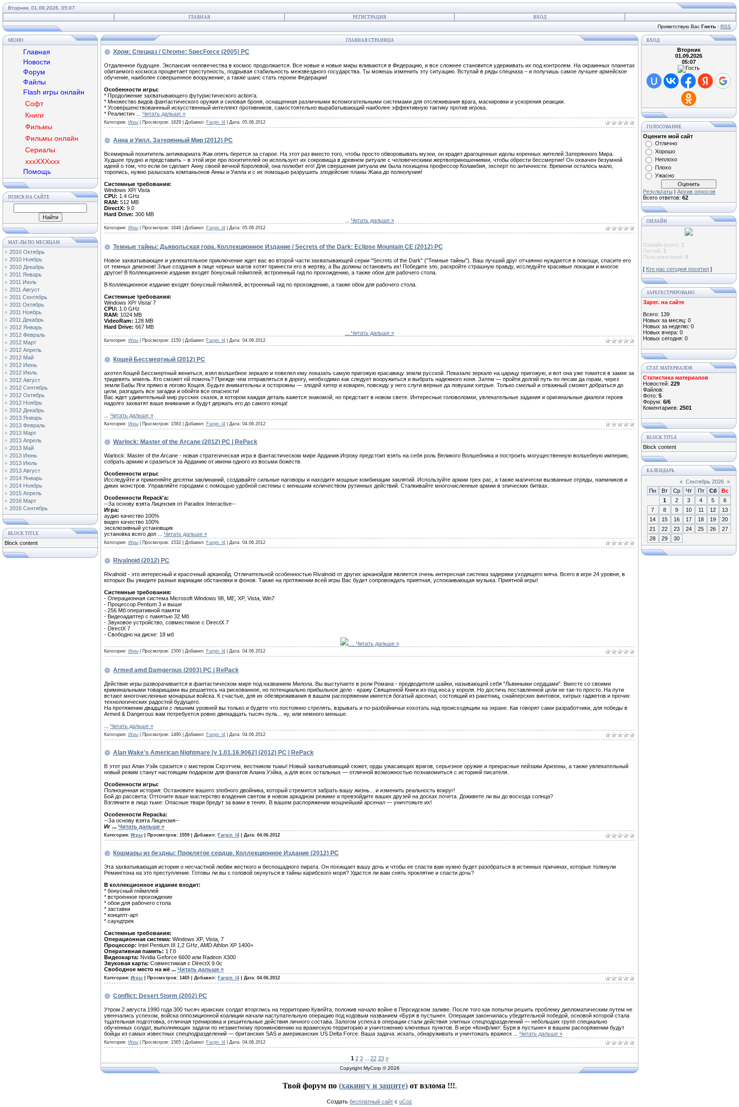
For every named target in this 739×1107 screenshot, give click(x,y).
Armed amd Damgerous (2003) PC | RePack (176, 670)
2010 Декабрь (27, 267)
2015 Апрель (26, 493)
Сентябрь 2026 (705, 482)
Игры (133, 122)
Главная (199, 17)
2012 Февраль (27, 335)
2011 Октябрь (27, 305)
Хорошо (665, 151)
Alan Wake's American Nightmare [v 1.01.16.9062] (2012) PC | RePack (213, 752)
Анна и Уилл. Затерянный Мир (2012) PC (173, 140)
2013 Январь (26, 418)
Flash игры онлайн (53, 92)
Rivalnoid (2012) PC (141, 560)
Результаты (658, 192)
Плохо (663, 167)
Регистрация (369, 17)
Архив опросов (696, 192)
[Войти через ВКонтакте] (671, 80)
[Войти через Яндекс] (705, 80)
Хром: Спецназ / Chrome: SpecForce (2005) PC (181, 51)
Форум (34, 72)
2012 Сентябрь (29, 388)
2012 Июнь (23, 365)
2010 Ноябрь (26, 259)
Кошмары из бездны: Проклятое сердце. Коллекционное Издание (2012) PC (226, 853)
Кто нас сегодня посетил (677, 269)
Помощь (37, 171)
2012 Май (22, 357)
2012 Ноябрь (26, 403)
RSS (725, 26)
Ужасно (664, 175)
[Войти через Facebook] (688, 80)
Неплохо (666, 159)
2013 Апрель (26, 440)
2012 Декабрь (27, 410)
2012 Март (23, 342)
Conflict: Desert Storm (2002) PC (160, 995)
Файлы (34, 82)
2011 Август (25, 290)
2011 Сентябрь (28, 297)
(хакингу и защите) (373, 1085)
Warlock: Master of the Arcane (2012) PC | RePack (185, 441)
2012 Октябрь (27, 395)
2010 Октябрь (27, 252)
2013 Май (22, 448)
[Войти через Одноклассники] (688, 98)
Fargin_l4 (215, 122)
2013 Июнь (23, 455)
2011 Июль (23, 282)
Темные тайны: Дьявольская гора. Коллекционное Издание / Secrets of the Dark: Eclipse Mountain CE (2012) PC (278, 246)
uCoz (405, 1101)
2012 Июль (23, 373)
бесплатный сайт (371, 1101)
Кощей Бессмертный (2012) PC (159, 359)
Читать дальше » (164, 114)
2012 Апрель (26, 350)
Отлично (666, 143)
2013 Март (23, 433)
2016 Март (23, 501)
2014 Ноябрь (26, 486)
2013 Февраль (27, 425)
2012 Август (25, 380)
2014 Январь (26, 478)
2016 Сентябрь (29, 508)
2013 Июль (23, 463)
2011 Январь (26, 274)
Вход (539, 17)
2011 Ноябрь (26, 312)
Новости (36, 62)
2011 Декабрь (27, 320)
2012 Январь (26, 327)
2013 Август (25, 471)
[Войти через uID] (654, 80)
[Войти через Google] (723, 81)
